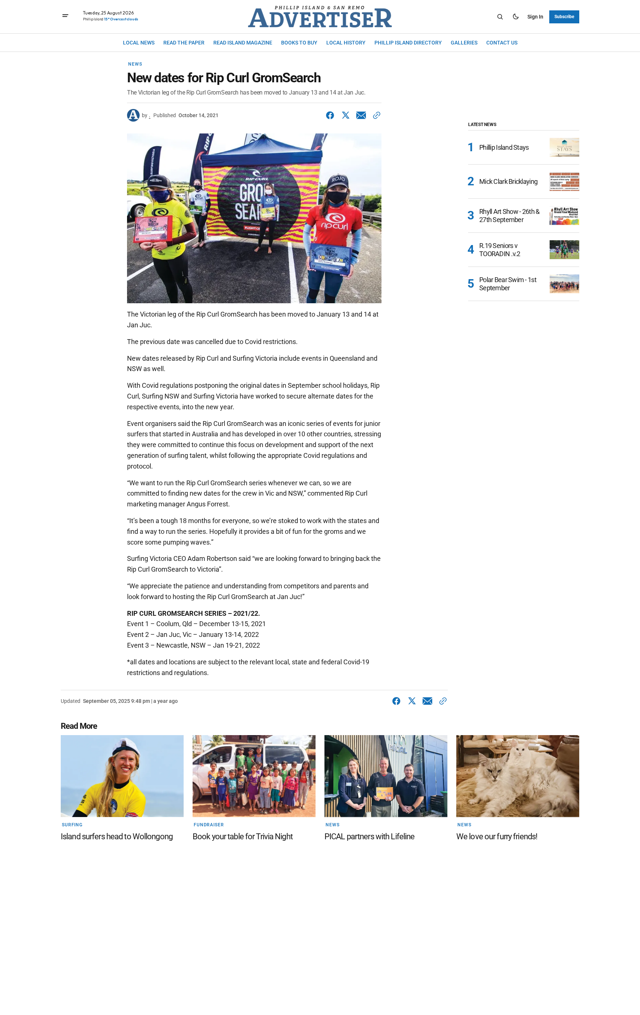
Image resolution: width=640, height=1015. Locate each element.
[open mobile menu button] (65, 16)
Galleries (464, 42)
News (135, 64)
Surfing (72, 824)
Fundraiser (209, 824)
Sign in (535, 16)
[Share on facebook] (331, 115)
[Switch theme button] (515, 17)
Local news (138, 42)
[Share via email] (361, 115)
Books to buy (299, 42)
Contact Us (501, 42)
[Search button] (500, 17)
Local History (346, 42)
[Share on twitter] (345, 115)
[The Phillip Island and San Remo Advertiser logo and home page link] (320, 16)
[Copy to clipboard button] (375, 115)
